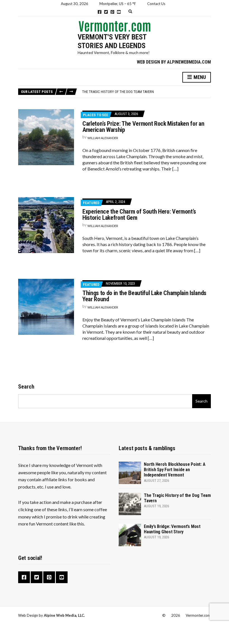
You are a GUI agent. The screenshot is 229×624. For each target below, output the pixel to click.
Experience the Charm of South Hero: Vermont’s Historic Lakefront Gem (139, 214)
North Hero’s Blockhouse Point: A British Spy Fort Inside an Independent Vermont (174, 470)
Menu (199, 77)
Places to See (95, 115)
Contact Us (156, 3)
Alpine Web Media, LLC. (64, 615)
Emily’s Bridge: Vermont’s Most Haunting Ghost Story (172, 529)
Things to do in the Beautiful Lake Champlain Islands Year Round (144, 296)
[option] (146, 92)
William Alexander (102, 138)
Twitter (106, 12)
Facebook (99, 12)
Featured (91, 203)
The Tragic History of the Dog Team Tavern (118, 92)
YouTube (119, 12)
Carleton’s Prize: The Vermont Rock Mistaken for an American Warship (143, 126)
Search (26, 386)
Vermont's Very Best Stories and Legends (112, 41)
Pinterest (112, 12)
